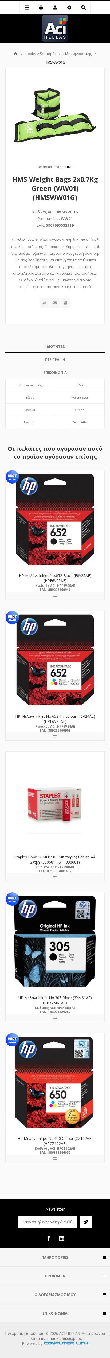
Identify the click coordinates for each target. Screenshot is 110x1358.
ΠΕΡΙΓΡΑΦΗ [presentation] (55, 359)
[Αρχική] (15, 53)
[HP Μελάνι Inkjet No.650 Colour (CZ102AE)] (55, 1082)
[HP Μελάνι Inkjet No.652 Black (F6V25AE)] (55, 519)
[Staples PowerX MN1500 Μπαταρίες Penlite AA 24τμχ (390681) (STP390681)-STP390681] (55, 801)
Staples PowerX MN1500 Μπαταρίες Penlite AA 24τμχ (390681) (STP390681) (55, 859)
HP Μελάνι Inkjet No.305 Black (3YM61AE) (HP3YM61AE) (55, 1000)
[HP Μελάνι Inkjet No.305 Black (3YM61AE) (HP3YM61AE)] (55, 941)
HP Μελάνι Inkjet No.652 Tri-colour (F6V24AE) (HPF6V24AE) (55, 719)
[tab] (55, 346)
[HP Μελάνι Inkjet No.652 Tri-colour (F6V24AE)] (55, 660)
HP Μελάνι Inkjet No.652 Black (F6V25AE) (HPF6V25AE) (55, 578)
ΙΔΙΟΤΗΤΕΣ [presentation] (55, 346)
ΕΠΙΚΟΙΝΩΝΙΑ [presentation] (55, 372)
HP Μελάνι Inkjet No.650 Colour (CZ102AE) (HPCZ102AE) (55, 1141)
